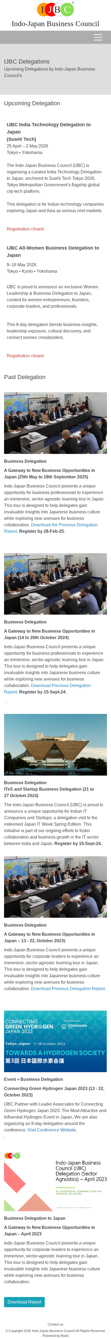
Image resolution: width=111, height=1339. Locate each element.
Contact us (55, 1324)
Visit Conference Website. (52, 1130)
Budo (65, 1336)
